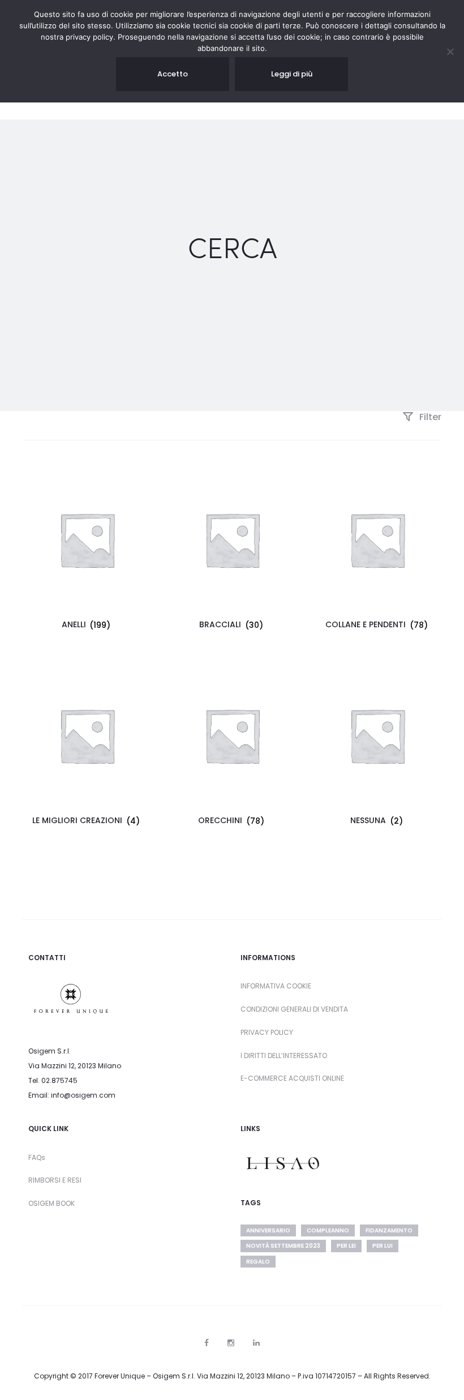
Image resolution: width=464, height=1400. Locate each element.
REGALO (258, 1261)
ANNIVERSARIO (268, 1230)
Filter (429, 416)
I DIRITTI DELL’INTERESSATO (283, 1055)
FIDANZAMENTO (389, 1230)
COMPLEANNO (328, 1230)
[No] (450, 51)
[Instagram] (230, 1343)
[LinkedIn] (256, 1343)
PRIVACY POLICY (266, 1032)
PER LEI (346, 1245)
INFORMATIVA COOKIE (275, 986)
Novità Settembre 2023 (283, 1245)
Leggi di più (291, 73)
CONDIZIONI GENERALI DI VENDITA (294, 1009)
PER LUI (382, 1245)
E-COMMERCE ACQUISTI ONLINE (292, 1078)
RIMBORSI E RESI (54, 1180)
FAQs (36, 1157)
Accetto (172, 73)
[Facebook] (206, 1343)
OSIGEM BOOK (51, 1203)
